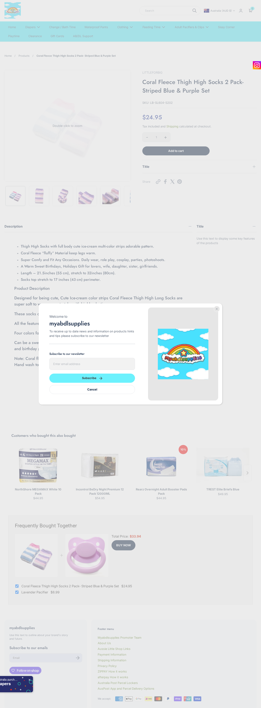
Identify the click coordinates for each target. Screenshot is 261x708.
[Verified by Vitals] (31, 688)
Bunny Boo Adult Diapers (52, 683)
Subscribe (89, 378)
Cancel (92, 389)
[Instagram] (257, 65)
